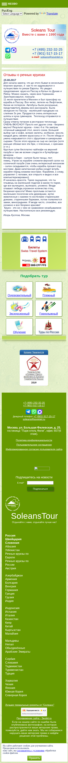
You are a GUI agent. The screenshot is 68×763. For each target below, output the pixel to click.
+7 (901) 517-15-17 (47, 53)
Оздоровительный (19, 295)
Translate (52, 13)
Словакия (11, 662)
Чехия (9, 684)
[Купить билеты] (34, 266)
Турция (9, 673)
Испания (11, 611)
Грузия (9, 597)
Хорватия (11, 680)
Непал (9, 644)
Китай (9, 626)
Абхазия (10, 546)
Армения (11, 579)
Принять (34, 758)
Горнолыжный (48, 313)
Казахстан (11, 619)
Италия (10, 615)
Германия (11, 590)
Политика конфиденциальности (34, 440)
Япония (10, 687)
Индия (9, 601)
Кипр (8, 622)
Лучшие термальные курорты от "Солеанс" (29, 704)
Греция (9, 593)
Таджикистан (13, 666)
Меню (12, 3)
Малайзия (11, 633)
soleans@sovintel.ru (51, 57)
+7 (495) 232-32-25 (47, 49)
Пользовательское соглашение (34, 444)
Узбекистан (12, 550)
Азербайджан (14, 575)
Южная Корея (14, 691)
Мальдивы (12, 640)
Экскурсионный (19, 313)
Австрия (10, 568)
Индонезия (12, 608)
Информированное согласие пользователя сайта (34, 449)
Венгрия (10, 586)
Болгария (11, 582)
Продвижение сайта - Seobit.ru (34, 718)
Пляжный (49, 295)
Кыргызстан (13, 629)
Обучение (19, 332)
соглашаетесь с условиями (30, 750)
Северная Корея (16, 695)
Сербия (10, 658)
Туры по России (49, 332)
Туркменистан (14, 669)
